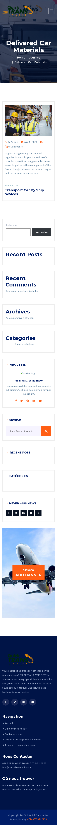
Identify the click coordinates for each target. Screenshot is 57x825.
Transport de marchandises (20, 745)
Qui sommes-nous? (16, 728)
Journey (34, 57)
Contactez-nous (13, 734)
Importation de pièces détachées (23, 739)
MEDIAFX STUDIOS (37, 819)
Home (21, 57)
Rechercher (11, 225)
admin (14, 142)
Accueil (9, 723)
